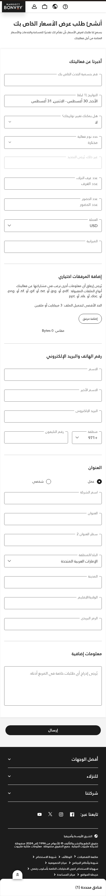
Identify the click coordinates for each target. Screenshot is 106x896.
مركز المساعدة (66, 874)
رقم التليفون (54, 432)
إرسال (53, 730)
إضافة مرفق (90, 319)
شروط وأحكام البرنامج (85, 863)
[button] (9, 121)
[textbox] (53, 80)
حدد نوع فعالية (88, 136)
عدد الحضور (90, 199)
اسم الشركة (89, 492)
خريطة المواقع (89, 874)
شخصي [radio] (38, 481)
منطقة (93, 432)
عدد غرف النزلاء (87, 178)
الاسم (93, 369)
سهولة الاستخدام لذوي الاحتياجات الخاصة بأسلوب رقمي (64, 868)
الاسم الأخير (89, 390)
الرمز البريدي (89, 618)
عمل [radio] (91, 481)
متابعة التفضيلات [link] (87, 857)
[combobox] (53, 225)
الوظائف (67, 857)
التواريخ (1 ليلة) (87, 95)
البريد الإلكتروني (87, 411)
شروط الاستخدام (46, 857)
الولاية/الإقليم (88, 597)
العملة (93, 220)
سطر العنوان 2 (87, 534)
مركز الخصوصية (57, 863)
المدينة (93, 576)
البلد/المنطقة (88, 555)
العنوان (93, 513)
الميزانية (92, 241)
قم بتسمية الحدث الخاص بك (78, 74)
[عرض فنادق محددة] (17, 874)
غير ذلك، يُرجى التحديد (83, 157)
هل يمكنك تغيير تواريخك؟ (80, 116)
